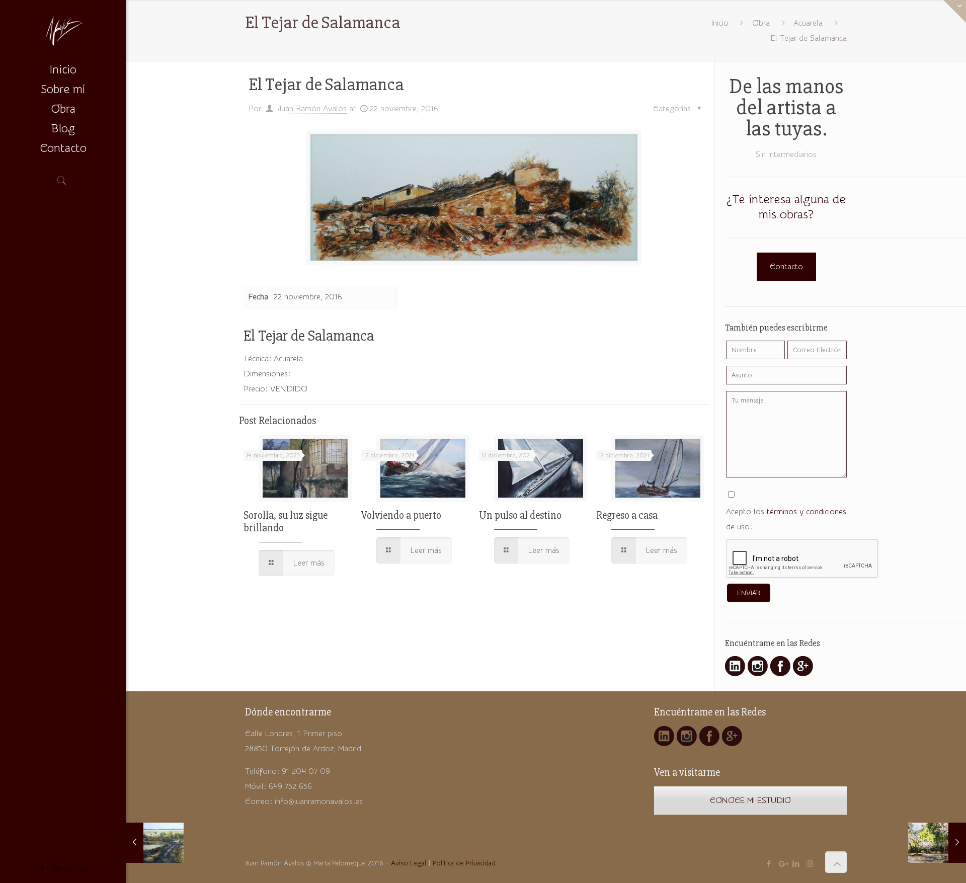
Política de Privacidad (464, 863)
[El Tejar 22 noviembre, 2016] (155, 843)
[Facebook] (42, 869)
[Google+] (56, 869)
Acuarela (808, 23)
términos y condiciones (806, 511)
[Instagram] (83, 869)
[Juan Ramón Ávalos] (63, 30)
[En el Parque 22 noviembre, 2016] (937, 843)
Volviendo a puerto (401, 515)
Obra (761, 23)
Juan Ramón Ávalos (312, 108)
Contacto (786, 266)
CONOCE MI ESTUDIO (750, 800)
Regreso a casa (627, 515)
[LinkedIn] (69, 869)
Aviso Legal (408, 863)
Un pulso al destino (520, 515)
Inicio (720, 23)
